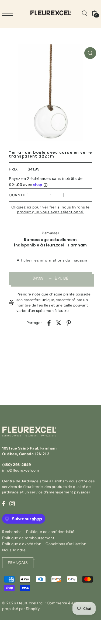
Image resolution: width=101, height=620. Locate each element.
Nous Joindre (14, 550)
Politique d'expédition (21, 544)
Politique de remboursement (28, 538)
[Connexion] (84, 13)
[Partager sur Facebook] (49, 323)
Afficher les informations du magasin (52, 260)
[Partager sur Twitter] (58, 323)
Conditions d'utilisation (66, 544)
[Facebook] (3, 503)
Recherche (12, 532)
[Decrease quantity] (37, 195)
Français (18, 562)
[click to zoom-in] (90, 53)
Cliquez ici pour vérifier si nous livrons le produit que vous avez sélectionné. (50, 209)
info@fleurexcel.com (20, 470)
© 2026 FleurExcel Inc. (23, 603)
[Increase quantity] (63, 195)
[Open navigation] (9, 13)
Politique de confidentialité (50, 532)
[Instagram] (12, 503)
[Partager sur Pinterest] (68, 323)
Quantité (19, 195)
